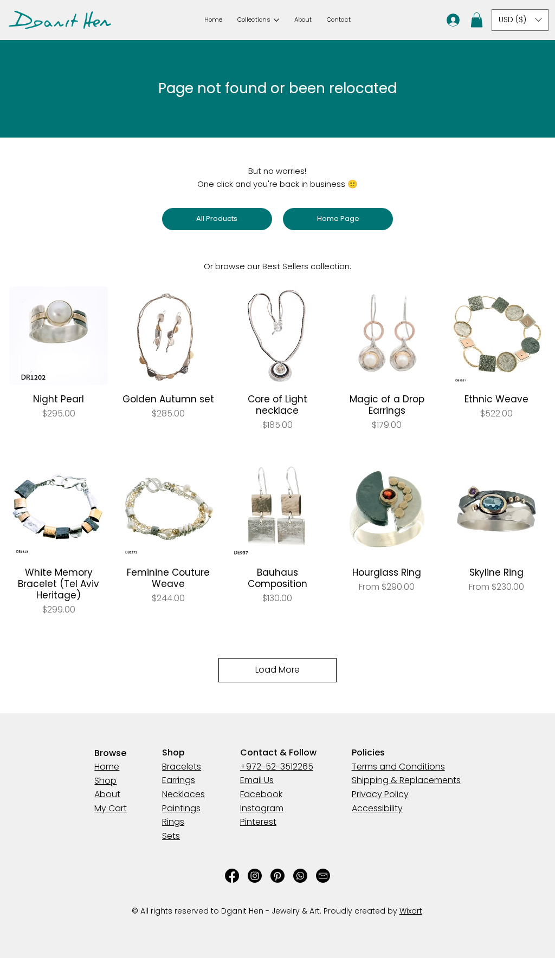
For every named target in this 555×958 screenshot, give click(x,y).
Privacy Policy (123, 935)
